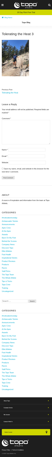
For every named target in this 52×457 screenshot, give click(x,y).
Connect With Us (8, 421)
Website (5, 162)
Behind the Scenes (9, 241)
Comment (6, 118)
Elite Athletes (7, 251)
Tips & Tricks (7, 281)
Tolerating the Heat (10, 93)
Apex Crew (6, 228)
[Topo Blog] (26, 5)
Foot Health (6, 254)
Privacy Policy (6, 450)
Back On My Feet (9, 238)
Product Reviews (8, 261)
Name (5, 150)
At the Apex (6, 231)
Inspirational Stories (9, 258)
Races (4, 268)
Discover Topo (7, 248)
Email (4, 156)
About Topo (7, 400)
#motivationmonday (9, 218)
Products (5, 264)
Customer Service (8, 407)
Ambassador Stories (10, 221)
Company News (8, 244)
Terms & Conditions (18, 450)
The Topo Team (8, 275)
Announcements (8, 224)
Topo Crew (6, 285)
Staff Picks (6, 271)
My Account (7, 414)
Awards (5, 234)
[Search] (49, 5)
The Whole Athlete (9, 278)
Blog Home (8, 17)
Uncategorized (7, 291)
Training (5, 288)
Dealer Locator (8, 432)
